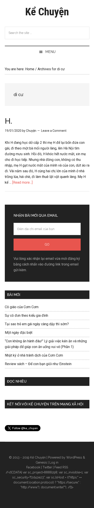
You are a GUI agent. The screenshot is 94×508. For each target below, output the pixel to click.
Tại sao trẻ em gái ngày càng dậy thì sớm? (37, 324)
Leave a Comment (53, 130)
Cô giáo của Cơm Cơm (21, 307)
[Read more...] (22, 182)
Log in (53, 462)
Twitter (47, 467)
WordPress (74, 457)
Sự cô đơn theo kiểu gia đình (26, 315)
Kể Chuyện (47, 11)
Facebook (33, 467)
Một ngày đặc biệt (18, 332)
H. (8, 120)
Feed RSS (61, 467)
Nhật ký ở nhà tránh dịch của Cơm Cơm (34, 355)
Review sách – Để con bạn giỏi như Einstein (38, 364)
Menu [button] (50, 52)
